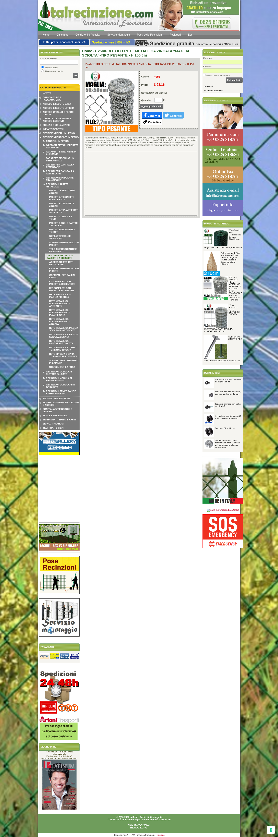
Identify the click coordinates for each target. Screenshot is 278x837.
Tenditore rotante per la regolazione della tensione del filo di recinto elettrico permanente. (227, 443)
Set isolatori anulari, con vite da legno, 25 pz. (228, 380)
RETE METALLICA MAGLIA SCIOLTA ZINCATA (63, 335)
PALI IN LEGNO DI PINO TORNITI (62, 230)
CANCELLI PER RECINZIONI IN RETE (64, 269)
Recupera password (213, 90)
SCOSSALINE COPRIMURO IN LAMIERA (63, 361)
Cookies (161, 835)
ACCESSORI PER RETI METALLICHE (61, 263)
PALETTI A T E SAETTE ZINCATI (61, 204)
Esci (190, 34)
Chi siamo (62, 34)
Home (46, 34)
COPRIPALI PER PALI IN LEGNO (62, 276)
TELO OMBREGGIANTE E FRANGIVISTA (63, 250)
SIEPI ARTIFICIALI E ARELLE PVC (60, 237)
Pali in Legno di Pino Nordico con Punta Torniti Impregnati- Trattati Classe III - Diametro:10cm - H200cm (230, 258)
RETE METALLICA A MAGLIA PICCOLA (60, 295)
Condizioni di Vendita (88, 34)
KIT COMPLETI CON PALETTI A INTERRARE (61, 289)
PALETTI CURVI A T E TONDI (60, 217)
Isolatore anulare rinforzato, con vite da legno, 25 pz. (228, 393)
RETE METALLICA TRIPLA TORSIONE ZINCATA (63, 348)
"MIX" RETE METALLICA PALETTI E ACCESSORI (60, 256)
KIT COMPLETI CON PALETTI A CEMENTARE (62, 282)
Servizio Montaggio (118, 34)
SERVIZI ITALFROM (53, 423)
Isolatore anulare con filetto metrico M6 (228, 405)
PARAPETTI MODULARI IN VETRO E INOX (60, 159)
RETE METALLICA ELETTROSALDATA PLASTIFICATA (59, 312)
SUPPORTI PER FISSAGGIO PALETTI (64, 243)
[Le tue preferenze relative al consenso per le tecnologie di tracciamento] (271, 830)
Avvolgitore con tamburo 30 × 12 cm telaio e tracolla (228, 417)
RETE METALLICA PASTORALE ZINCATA (61, 342)
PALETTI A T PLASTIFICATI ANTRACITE (63, 211)
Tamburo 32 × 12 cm (224, 428)
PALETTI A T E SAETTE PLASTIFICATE (61, 198)
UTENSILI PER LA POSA (62, 367)
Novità (47, 93)
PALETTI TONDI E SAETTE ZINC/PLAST (63, 224)
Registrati (175, 34)
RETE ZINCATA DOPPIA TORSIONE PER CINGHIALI (63, 355)
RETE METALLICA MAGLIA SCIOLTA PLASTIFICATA (63, 329)
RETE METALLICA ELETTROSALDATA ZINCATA (59, 321)
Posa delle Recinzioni (149, 34)
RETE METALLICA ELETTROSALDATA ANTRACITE (59, 303)
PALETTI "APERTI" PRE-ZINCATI (62, 191)
